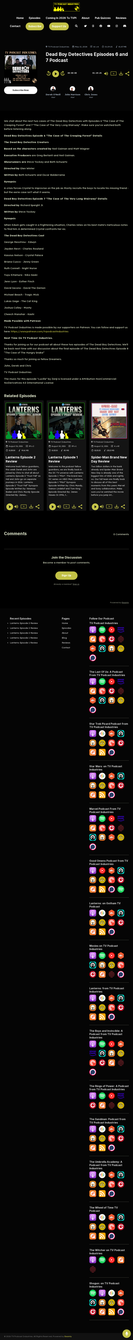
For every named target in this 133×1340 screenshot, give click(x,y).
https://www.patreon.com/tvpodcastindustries (39, 331)
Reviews (121, 18)
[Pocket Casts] (111, 745)
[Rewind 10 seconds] (49, 73)
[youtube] (109, 26)
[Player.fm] (111, 641)
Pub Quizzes (103, 18)
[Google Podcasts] (102, 736)
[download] (121, 73)
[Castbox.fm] (92, 651)
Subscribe (34, 26)
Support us (59, 26)
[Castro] (102, 651)
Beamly (68, 1336)
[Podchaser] (92, 660)
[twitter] (85, 26)
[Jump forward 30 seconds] (63, 73)
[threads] (93, 26)
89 (30, 446)
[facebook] (101, 26)
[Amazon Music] (120, 632)
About (86, 18)
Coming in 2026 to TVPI (61, 18)
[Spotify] (102, 632)
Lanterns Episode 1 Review (24, 637)
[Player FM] (120, 745)
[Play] (56, 74)
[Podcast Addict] (92, 641)
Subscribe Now (20, 90)
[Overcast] (111, 651)
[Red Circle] (120, 641)
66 (94, 47)
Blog (64, 637)
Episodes (34, 18)
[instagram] (117, 26)
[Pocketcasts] (102, 641)
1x (113, 73)
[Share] (127, 73)
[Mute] (106, 73)
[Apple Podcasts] (92, 632)
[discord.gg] (125, 26)
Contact (15, 26)
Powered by (119, 602)
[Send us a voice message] (126, 1334)
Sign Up (66, 575)
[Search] (76, 26)
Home (20, 18)
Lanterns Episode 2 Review (24, 623)
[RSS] (102, 755)
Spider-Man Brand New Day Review (109, 459)
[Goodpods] (120, 651)
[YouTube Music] (111, 632)
